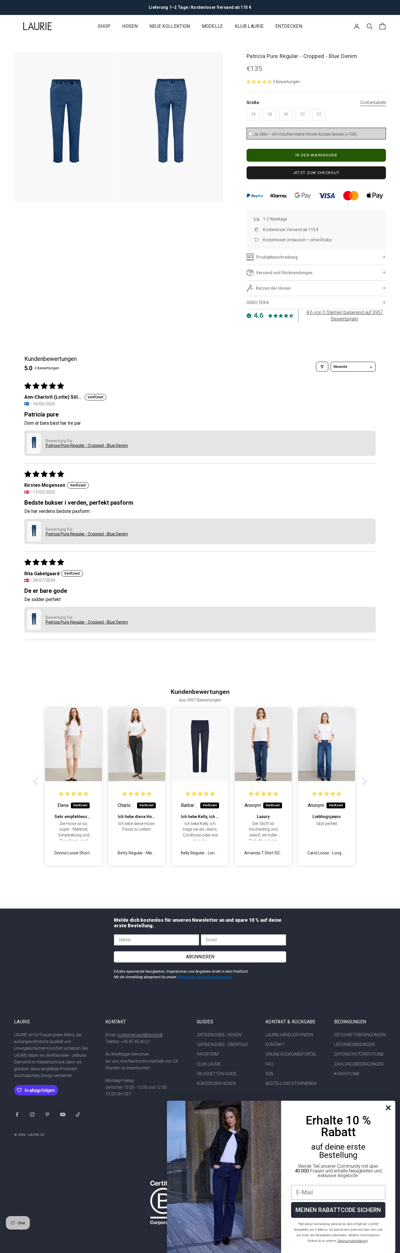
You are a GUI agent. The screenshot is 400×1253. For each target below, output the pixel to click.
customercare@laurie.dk (140, 1034)
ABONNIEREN (200, 957)
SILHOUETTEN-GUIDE (216, 1073)
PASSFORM (207, 1054)
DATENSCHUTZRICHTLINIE (359, 1054)
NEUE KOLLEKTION (169, 26)
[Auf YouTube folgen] (63, 1114)
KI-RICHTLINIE (347, 1073)
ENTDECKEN (288, 26)
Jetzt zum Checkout (316, 172)
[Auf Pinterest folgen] (47, 1114)
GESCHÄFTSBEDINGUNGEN (360, 1034)
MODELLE (212, 26)
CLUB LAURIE (209, 1064)
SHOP (104, 26)
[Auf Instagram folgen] (32, 1114)
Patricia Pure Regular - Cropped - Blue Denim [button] (87, 445)
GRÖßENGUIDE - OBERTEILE (222, 1044)
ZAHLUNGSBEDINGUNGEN (359, 1064)
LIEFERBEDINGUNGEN (354, 1044)
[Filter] (322, 367)
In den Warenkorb (316, 155)
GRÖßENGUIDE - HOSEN (219, 1034)
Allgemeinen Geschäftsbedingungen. (205, 977)
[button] (260, 81)
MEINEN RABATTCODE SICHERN (338, 1209)
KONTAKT (275, 1044)
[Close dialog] (388, 1107)
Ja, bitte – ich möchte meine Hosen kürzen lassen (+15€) (305, 134)
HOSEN (130, 26)
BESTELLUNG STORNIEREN (291, 1083)
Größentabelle (373, 102)
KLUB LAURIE (249, 26)
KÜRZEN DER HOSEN (216, 1083)
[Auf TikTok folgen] (78, 1114)
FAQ (269, 1064)
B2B (269, 1073)
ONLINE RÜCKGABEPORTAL (291, 1054)
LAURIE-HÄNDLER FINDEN (289, 1034)
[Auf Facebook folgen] (17, 1114)
